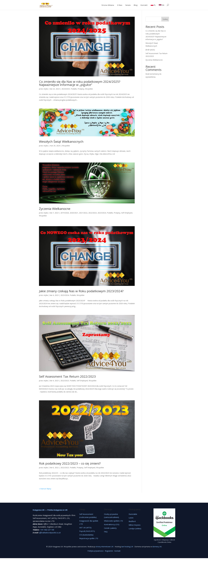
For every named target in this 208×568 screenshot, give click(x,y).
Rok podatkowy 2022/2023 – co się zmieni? (70, 463)
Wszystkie (89, 89)
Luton (131, 517)
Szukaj (165, 19)
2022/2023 (92, 213)
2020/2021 (74, 213)
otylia (46, 89)
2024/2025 (66, 89)
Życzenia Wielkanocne (54, 208)
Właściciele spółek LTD (113, 521)
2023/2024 (102, 213)
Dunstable (133, 514)
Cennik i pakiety (110, 528)
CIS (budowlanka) (86, 535)
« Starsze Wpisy (45, 489)
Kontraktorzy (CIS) (111, 524)
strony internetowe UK (104, 546)
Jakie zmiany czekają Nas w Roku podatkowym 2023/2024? (81, 291)
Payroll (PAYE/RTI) (87, 531)
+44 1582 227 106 (47, 529)
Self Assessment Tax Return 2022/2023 (67, 376)
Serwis (128, 5)
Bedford (132, 521)
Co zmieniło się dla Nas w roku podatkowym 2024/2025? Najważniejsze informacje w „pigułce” (79, 83)
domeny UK (157, 546)
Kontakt (144, 5)
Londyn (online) (135, 528)
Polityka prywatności (96, 551)
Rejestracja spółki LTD (88, 538)
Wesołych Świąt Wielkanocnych (61, 141)
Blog (135, 5)
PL (154, 5)
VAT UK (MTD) (85, 527)
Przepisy (81, 89)
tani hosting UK (127, 546)
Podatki (74, 89)
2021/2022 (83, 213)
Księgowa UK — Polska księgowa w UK (50, 510)
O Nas (119, 5)
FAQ (105, 531)
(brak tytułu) (150, 50)
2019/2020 (65, 213)
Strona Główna (107, 5)
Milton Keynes (134, 525)
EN (162, 5)
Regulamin (109, 551)
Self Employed (126, 213)
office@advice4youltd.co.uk (50, 532)
